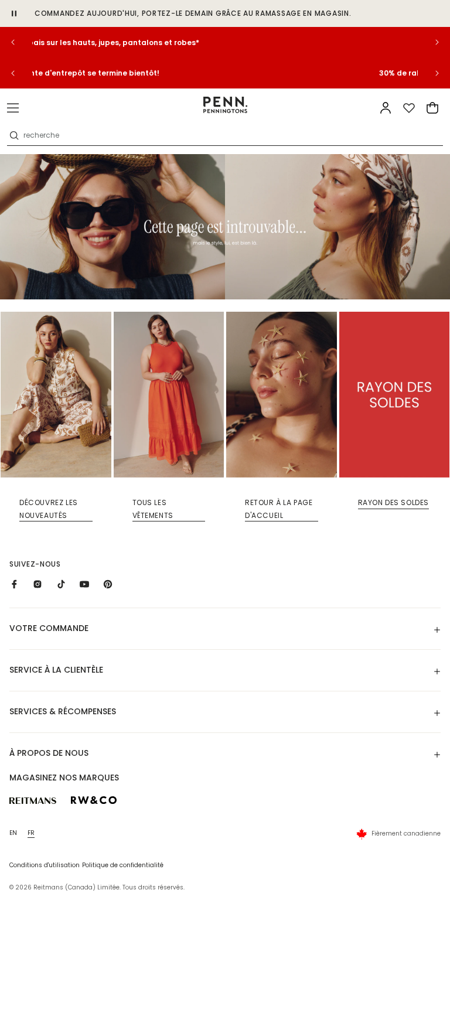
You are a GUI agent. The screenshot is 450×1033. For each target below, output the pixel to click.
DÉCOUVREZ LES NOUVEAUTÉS (48, 508)
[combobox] (232, 135)
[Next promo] (429, 42)
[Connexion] (385, 108)
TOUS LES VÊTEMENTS (152, 508)
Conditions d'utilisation (44, 865)
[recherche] (14, 135)
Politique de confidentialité (122, 865)
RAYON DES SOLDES (393, 502)
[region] (225, 42)
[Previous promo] (20, 42)
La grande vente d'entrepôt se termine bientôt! (225, 73)
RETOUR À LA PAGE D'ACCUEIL (279, 508)
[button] (13, 108)
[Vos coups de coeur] (409, 108)
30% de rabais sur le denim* (224, 42)
